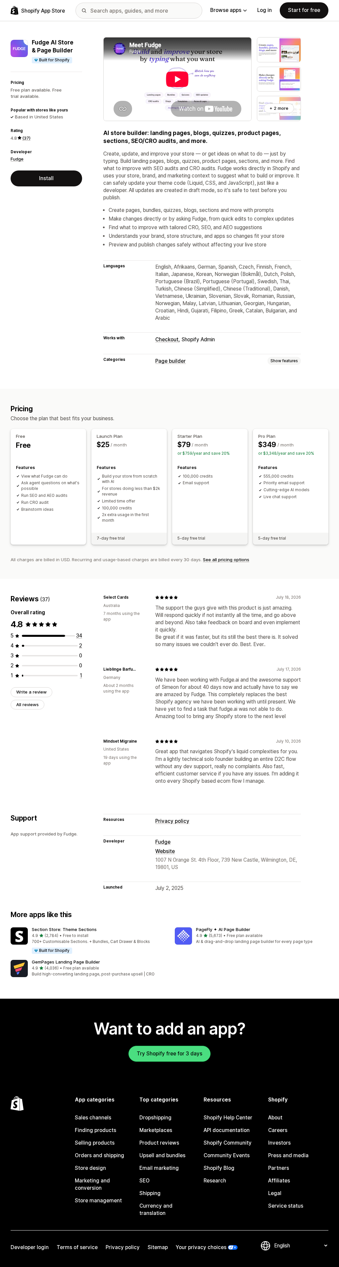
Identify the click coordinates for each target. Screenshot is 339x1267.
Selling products (95, 1143)
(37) (26, 138)
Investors (279, 1143)
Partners (278, 1168)
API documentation (227, 1130)
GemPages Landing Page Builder (66, 962)
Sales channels (93, 1117)
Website (165, 851)
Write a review (31, 692)
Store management (98, 1200)
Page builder (170, 361)
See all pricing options (226, 559)
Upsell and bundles (162, 1155)
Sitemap (158, 1247)
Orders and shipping (99, 1155)
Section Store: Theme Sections (64, 929)
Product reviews (159, 1143)
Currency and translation (155, 1209)
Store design (90, 1168)
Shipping (150, 1193)
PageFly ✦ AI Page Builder (223, 929)
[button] (87, 941)
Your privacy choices (201, 1247)
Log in (264, 10)
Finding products (95, 1130)
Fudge (17, 159)
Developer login (30, 1247)
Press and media (288, 1155)
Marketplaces (155, 1130)
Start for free (304, 10)
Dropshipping (155, 1117)
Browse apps (225, 10)
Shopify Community (228, 1143)
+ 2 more (278, 108)
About (275, 1117)
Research (215, 1180)
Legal (274, 1193)
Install (46, 178)
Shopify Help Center (228, 1117)
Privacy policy (172, 821)
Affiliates (279, 1180)
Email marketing (159, 1168)
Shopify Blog (219, 1168)
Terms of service (77, 1247)
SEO (144, 1180)
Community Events (227, 1155)
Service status (285, 1206)
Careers (277, 1130)
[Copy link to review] (132, 597)
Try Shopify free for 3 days (169, 1053)
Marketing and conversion (92, 1184)
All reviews (27, 704)
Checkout (166, 339)
